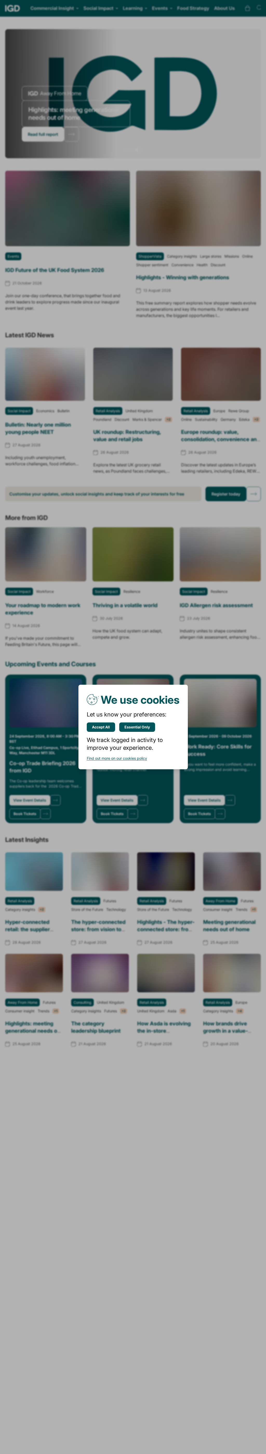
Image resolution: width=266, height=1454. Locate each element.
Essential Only (137, 727)
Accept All (101, 727)
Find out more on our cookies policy (117, 758)
